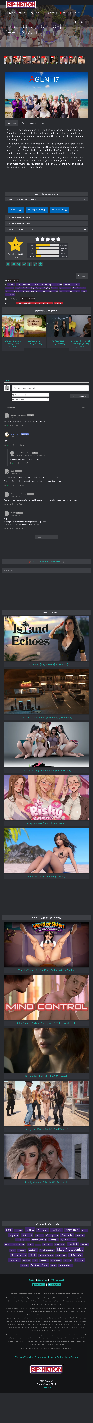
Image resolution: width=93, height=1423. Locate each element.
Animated (43, 284)
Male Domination (79, 288)
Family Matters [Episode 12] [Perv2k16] (46, 1182)
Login (8, 380)
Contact (60, 1280)
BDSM (84, 1230)
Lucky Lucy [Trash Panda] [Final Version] (46, 1129)
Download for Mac (18, 217)
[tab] (46, 199)
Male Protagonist (12, 291)
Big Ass (51, 284)
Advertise (42, 1280)
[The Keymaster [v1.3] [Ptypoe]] (58, 326)
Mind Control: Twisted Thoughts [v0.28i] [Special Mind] (46, 1023)
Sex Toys (68, 1260)
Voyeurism (65, 1265)
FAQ (51, 1280)
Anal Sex (35, 284)
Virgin (53, 1265)
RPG (35, 1260)
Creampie (67, 1235)
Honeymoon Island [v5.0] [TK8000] (46, 876)
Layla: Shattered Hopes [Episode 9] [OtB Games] (46, 717)
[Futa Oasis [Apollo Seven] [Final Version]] (13, 326)
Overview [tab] (11, 123)
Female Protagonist (14, 1244)
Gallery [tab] (45, 123)
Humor (68, 288)
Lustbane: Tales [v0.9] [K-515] (35, 342)
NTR (27, 291)
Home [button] (13, 13)
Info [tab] (22, 123)
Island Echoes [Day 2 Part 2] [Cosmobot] (46, 664)
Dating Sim (80, 1235)
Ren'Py (50, 303)
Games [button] (24, 13)
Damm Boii (29, 455)
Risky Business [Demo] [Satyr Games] (46, 823)
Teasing (79, 1260)
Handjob (54, 288)
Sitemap (46, 1387)
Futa (38, 1245)
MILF (22, 291)
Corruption (10, 288)
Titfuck (84, 291)
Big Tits (59, 284)
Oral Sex (34, 291)
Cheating (76, 284)
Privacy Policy (55, 1357)
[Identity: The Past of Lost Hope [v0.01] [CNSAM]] (80, 326)
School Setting (52, 291)
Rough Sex (26, 1260)
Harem (61, 288)
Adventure (26, 284)
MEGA (15, 209)
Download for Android (20, 229)
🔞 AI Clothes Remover (46, 561)
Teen (78, 291)
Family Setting (28, 288)
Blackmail (67, 284)
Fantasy (39, 288)
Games (19, 303)
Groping (47, 288)
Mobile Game (46, 1255)
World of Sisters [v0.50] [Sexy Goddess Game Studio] (46, 970)
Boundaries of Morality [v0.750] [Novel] (46, 1076)
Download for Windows (21, 199)
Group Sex (59, 1244)
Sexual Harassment (66, 291)
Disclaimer (40, 1357)
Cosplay (18, 288)
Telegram (55, 1284)
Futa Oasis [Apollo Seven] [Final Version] (12, 343)
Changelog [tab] (33, 123)
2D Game (11, 284)
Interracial (21, 1250)
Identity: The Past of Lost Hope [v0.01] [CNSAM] (80, 343)
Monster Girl (61, 1255)
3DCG (18, 284)
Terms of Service (24, 1357)
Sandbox (42, 291)
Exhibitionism (22, 1239)
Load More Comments (46, 537)
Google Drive (36, 209)
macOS (42, 303)
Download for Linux (19, 223)
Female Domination (68, 1240)
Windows (58, 303)
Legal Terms (71, 1357)
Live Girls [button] (66, 13)
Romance (14, 1260)
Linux (35, 303)
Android (27, 303)
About (32, 1280)
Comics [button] (36, 13)
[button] (86, 22)
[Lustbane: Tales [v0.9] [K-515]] (35, 326)
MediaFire (59, 209)
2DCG (9, 1230)
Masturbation (18, 1255)
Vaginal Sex (10, 294)
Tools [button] (79, 13)
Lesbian (32, 1249)
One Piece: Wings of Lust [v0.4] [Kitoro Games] (46, 770)
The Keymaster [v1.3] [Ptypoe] (58, 342)
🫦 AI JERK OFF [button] (50, 13)
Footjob (30, 1245)
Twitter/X (40, 1284)
